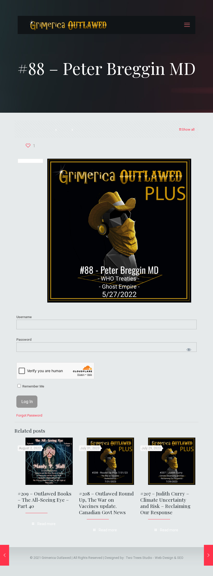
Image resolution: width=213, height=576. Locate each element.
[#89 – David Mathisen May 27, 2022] (208, 555)
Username (24, 317)
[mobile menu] (187, 25)
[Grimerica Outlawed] (67, 25)
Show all (188, 129)
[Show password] (189, 349)
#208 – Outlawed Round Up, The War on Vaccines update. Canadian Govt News (106, 502)
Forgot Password (29, 415)
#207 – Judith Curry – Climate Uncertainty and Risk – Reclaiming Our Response (165, 502)
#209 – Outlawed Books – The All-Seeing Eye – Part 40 (44, 499)
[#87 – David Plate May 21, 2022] (4, 555)
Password (23, 339)
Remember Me (33, 386)
